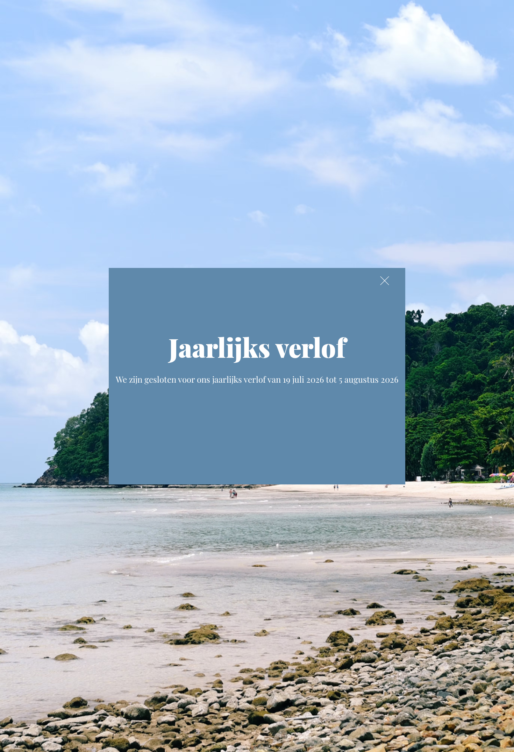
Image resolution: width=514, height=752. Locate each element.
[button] (384, 280)
